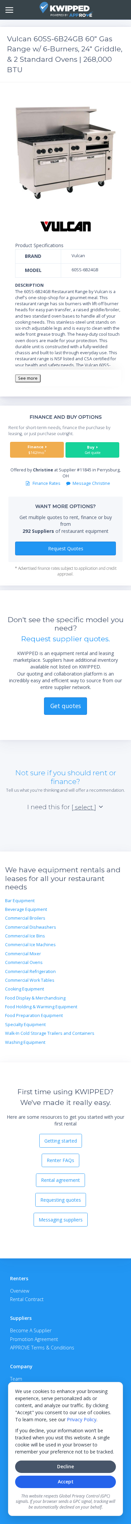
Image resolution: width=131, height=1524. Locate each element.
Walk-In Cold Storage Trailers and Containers (49, 1033)
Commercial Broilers (25, 918)
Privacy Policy (81, 1419)
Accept (66, 1481)
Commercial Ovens (24, 962)
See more (28, 378)
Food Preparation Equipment (34, 1015)
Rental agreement (60, 1180)
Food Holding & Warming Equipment (41, 1007)
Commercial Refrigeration (30, 971)
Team (16, 1379)
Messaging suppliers (61, 1219)
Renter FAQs (60, 1160)
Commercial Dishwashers (30, 927)
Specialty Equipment (25, 1024)
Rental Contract (27, 1299)
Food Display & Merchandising (35, 998)
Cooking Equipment (24, 989)
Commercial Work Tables (29, 980)
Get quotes (65, 706)
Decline (65, 1466)
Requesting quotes (60, 1200)
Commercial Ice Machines (30, 945)
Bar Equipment (20, 901)
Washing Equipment (25, 1042)
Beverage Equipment (26, 909)
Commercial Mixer (23, 954)
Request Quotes (65, 548)
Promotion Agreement (34, 1339)
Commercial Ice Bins (25, 936)
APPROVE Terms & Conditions (42, 1347)
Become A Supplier (30, 1330)
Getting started (60, 1141)
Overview (19, 1291)
